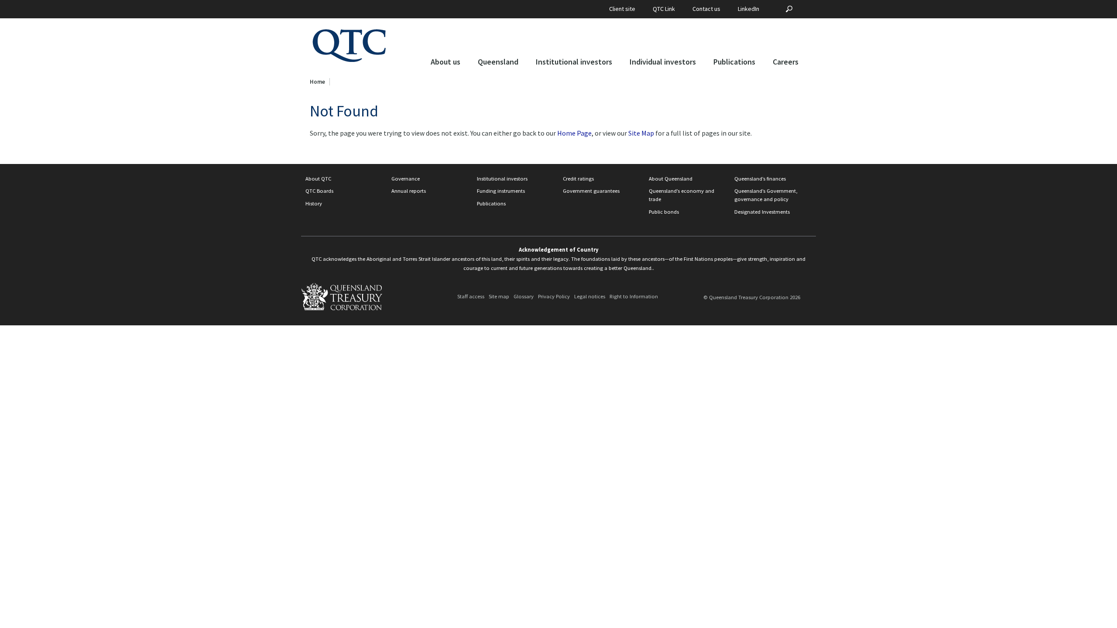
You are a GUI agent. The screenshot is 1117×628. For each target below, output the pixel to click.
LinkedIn (748, 9)
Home (317, 81)
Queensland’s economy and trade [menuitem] (681, 195)
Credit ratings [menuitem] (578, 178)
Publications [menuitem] (491, 203)
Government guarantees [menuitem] (591, 191)
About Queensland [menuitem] (670, 178)
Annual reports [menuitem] (408, 191)
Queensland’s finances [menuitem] (760, 178)
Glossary (524, 297)
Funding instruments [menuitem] (501, 191)
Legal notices (589, 297)
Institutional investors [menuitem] (502, 178)
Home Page (574, 133)
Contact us (706, 9)
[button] (445, 64)
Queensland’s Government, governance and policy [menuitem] (765, 195)
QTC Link (664, 9)
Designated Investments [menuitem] (762, 211)
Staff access (470, 297)
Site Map (641, 133)
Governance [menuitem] (405, 178)
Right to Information (634, 297)
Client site (622, 9)
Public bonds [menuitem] (664, 211)
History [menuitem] (313, 203)
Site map (499, 297)
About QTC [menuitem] (318, 178)
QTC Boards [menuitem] (319, 191)
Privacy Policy (554, 297)
